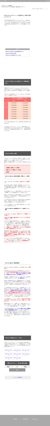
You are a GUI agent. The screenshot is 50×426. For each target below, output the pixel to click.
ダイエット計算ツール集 (37, 8)
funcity (48, 0)
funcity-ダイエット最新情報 (7, 5)
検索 (17, 369)
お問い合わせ (35, 419)
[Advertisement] (17, 36)
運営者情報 (25, 419)
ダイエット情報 (3, 0)
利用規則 (15, 419)
